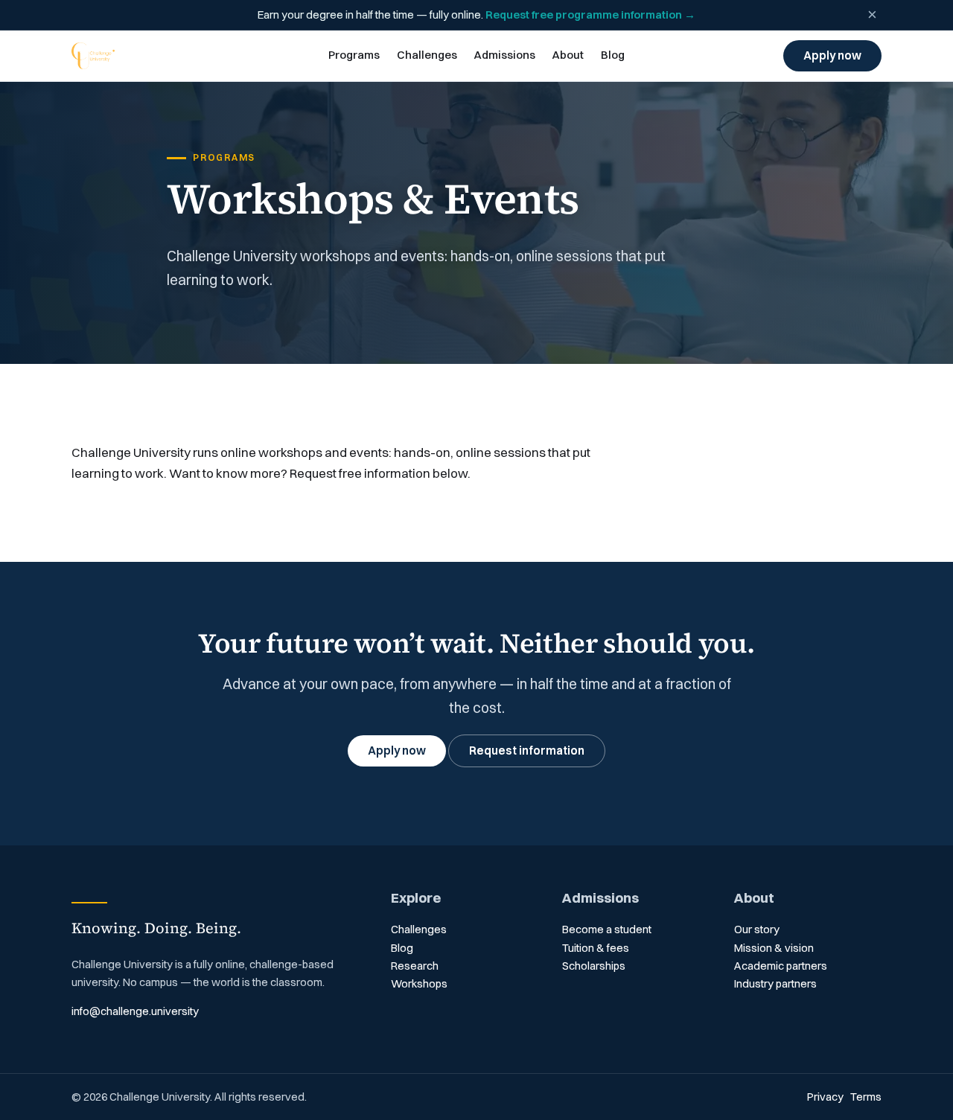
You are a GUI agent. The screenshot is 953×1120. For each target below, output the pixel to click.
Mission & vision (774, 948)
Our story (757, 929)
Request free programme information (590, 15)
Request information (526, 750)
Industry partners (775, 984)
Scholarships (593, 966)
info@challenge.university (135, 1011)
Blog (613, 55)
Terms (866, 1097)
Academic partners (780, 966)
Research (415, 966)
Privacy (825, 1097)
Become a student (606, 929)
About (568, 55)
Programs (354, 55)
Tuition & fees (595, 948)
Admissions (504, 55)
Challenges (427, 55)
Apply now (832, 55)
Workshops (419, 984)
